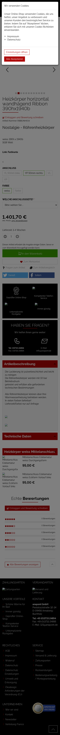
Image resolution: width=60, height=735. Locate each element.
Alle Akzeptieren (14, 59)
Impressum (13, 36)
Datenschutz (13, 39)
